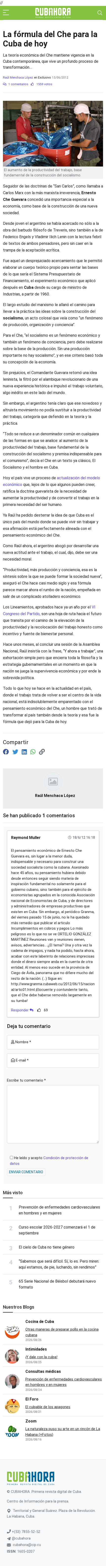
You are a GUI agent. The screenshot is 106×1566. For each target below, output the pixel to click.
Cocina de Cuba (39, 1321)
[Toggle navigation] (100, 13)
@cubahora (21, 1538)
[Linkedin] (25, 752)
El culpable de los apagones (47, 1407)
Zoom (30, 1421)
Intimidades (36, 1349)
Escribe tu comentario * (26, 1080)
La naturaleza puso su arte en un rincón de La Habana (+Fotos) (62, 1432)
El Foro (31, 1399)
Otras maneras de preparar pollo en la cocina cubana (62, 1332)
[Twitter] (16, 752)
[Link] (42, 752)
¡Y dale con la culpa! (41, 1357)
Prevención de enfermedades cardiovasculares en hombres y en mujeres (63, 1382)
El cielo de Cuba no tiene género (46, 1247)
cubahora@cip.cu (27, 1545)
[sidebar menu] (6, 13)
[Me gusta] (39, 1010)
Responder (20, 1010)
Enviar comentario (26, 1172)
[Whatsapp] (33, 752)
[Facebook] (6, 752)
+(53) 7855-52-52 (25, 1531)
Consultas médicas (43, 1371)
